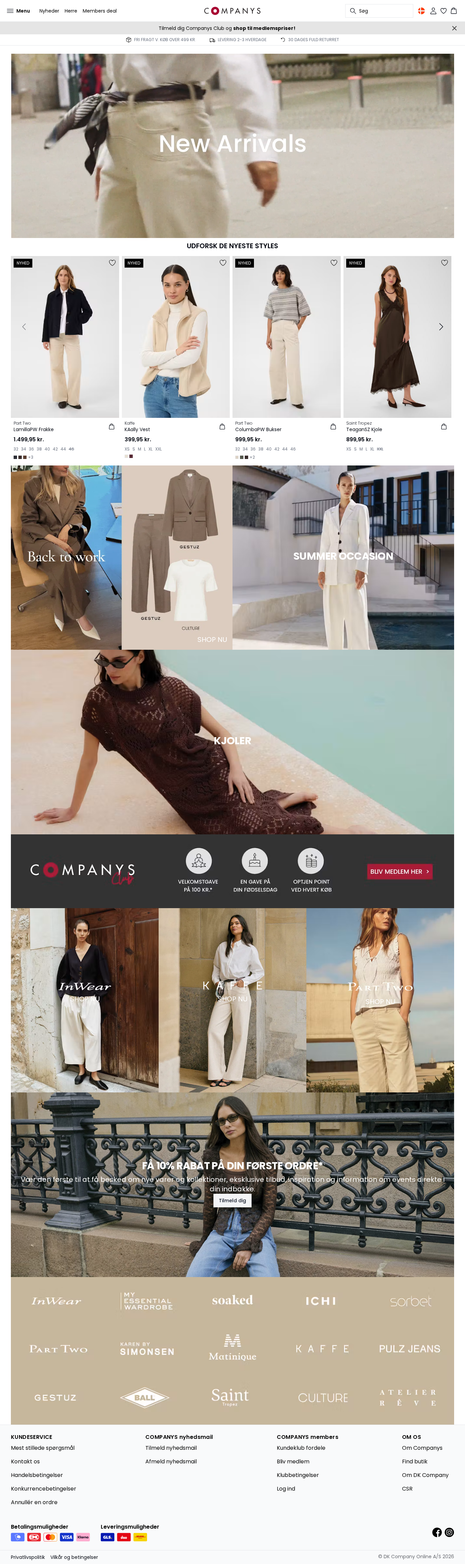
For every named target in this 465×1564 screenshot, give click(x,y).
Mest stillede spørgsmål (43, 1448)
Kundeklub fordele (301, 1448)
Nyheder (49, 10)
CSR (407, 1489)
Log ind (286, 1489)
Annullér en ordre (34, 1502)
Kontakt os (25, 1461)
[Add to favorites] (112, 262)
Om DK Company (425, 1475)
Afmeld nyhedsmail (171, 1461)
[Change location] (421, 10)
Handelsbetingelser (37, 1475)
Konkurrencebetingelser (43, 1489)
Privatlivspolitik (28, 1557)
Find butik (415, 1461)
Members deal (100, 10)
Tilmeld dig (232, 1200)
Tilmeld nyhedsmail (171, 1448)
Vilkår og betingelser (74, 1557)
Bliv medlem (293, 1461)
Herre (71, 10)
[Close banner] (454, 28)
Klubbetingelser (298, 1475)
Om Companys (422, 1448)
